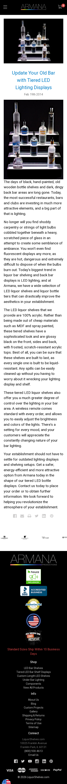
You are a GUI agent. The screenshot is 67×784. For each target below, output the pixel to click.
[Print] (29, 516)
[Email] (22, 516)
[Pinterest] (52, 516)
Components (33, 683)
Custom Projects (33, 707)
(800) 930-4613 (33, 751)
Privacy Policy (33, 719)
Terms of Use (34, 723)
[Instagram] (37, 761)
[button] (33, 576)
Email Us (33, 754)
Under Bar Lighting (33, 679)
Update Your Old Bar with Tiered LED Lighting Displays (33, 80)
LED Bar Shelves (33, 668)
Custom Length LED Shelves (33, 675)
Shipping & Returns (33, 715)
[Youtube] (30, 761)
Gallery (34, 711)
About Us (33, 699)
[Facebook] (15, 516)
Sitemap (33, 727)
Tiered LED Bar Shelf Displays (33, 671)
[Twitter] (37, 516)
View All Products (33, 687)
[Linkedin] (44, 516)
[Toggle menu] (5, 7)
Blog (33, 703)
